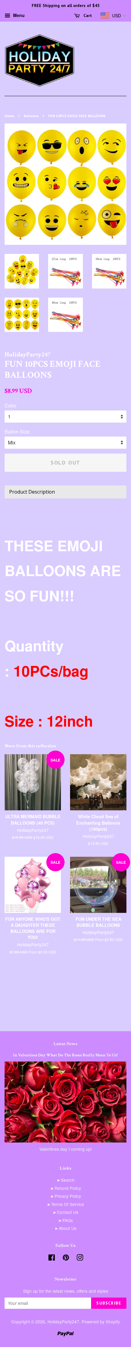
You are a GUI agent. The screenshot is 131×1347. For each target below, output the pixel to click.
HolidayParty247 (63, 1321)
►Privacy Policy (65, 1196)
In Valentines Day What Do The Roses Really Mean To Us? (65, 1055)
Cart (87, 15)
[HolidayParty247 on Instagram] (79, 1258)
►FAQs (65, 1220)
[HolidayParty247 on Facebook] (51, 1258)
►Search (66, 1180)
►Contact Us (65, 1212)
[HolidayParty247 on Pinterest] (65, 1258)
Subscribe (108, 1303)
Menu (18, 15)
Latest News (65, 1044)
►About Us (65, 1228)
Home (9, 115)
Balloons (31, 115)
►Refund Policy (65, 1188)
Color (10, 405)
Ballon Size (17, 431)
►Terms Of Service (65, 1204)
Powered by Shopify (101, 1321)
